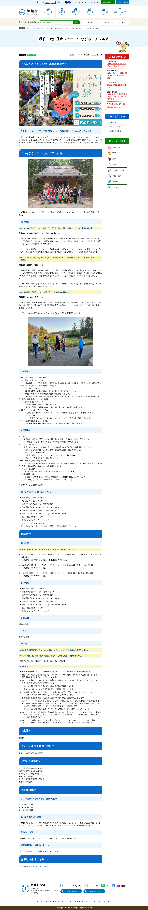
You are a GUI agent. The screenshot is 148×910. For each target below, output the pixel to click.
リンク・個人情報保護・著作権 (51, 901)
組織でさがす (41, 28)
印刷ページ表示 (76, 55)
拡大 (47, 2)
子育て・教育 (76, 13)
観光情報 (122, 22)
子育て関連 (90, 22)
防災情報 (112, 122)
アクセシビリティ (102, 901)
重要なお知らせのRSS (118, 107)
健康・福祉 (62, 13)
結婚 (114, 165)
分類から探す (121, 2)
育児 (114, 153)
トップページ (31, 28)
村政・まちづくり (120, 13)
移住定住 (106, 22)
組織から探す (107, 2)
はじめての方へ (80, 2)
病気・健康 (116, 176)
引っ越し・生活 (118, 170)
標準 (53, 2)
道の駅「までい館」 (117, 127)
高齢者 (115, 182)
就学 (114, 159)
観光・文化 (89, 13)
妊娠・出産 (116, 148)
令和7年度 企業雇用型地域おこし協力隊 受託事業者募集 (117, 96)
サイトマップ (93, 2)
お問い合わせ (95, 891)
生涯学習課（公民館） (63, 28)
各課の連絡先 (72, 891)
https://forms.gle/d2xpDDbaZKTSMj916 (33, 867)
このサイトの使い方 (79, 901)
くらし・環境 (48, 13)
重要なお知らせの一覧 (117, 104)
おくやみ (115, 187)
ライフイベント (119, 141)
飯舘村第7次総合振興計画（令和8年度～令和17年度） (117, 75)
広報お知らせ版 (115, 131)
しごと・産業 (103, 13)
